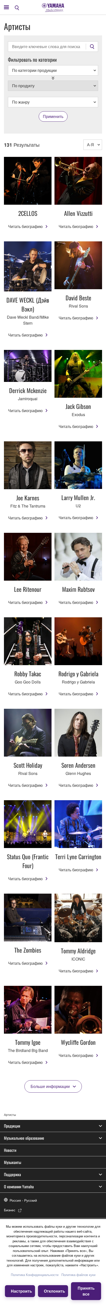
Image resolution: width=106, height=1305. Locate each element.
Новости (10, 1150)
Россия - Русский (23, 1200)
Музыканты (12, 1162)
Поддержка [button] (12, 1174)
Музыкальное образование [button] (24, 1138)
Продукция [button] (12, 1126)
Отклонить (54, 1291)
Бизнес (9, 1209)
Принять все (86, 1291)
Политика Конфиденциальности (34, 1274)
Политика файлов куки (78, 1274)
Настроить (21, 1291)
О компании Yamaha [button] (19, 1187)
